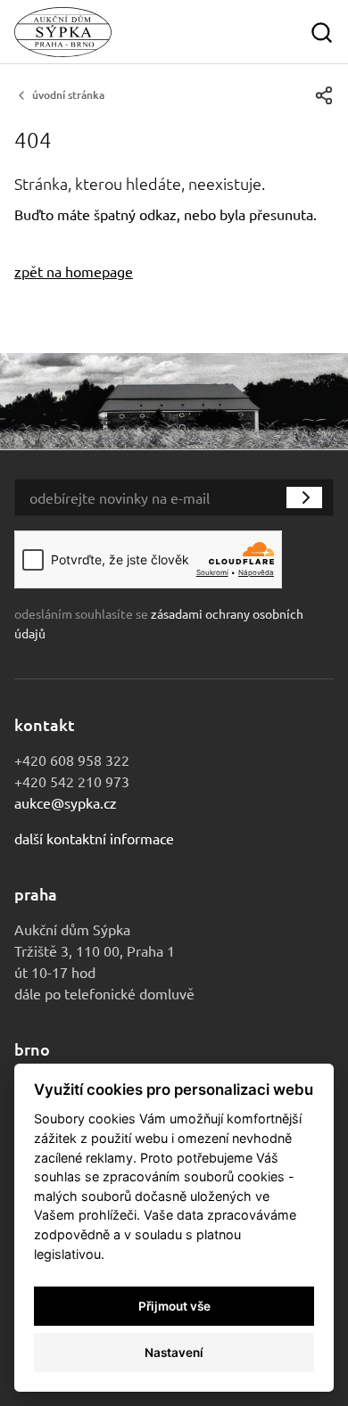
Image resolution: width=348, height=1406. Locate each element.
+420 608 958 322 (71, 760)
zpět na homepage (73, 271)
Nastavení (174, 1352)
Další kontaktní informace (94, 838)
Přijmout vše (174, 1306)
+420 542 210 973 (71, 781)
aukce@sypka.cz (65, 802)
